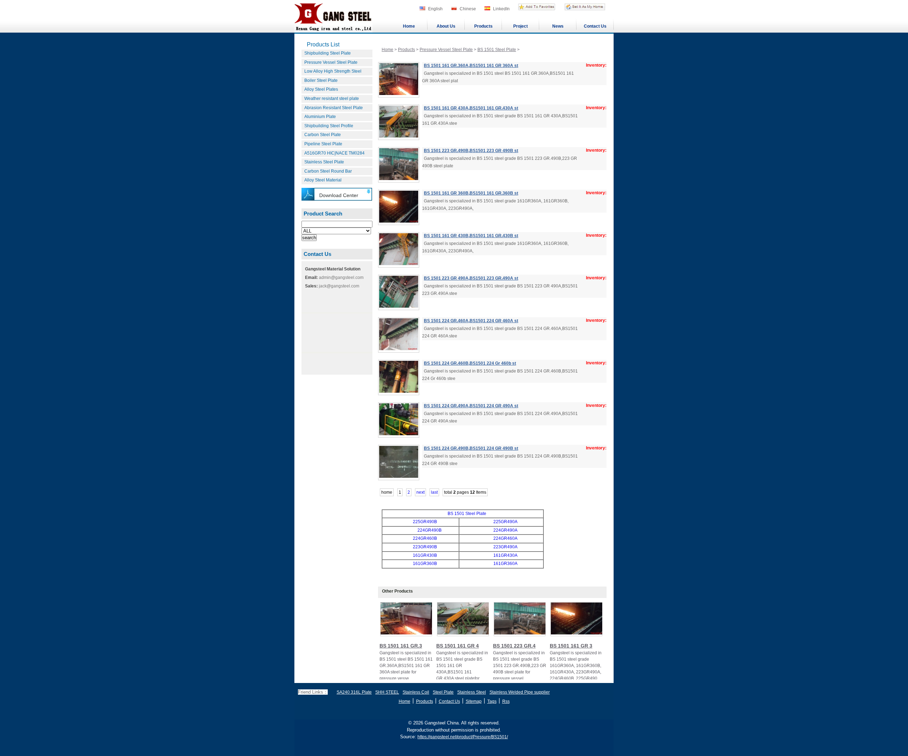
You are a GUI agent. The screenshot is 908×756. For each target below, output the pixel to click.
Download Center (338, 195)
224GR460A (505, 538)
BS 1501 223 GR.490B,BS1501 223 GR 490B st (471, 150)
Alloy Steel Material (323, 180)
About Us (446, 26)
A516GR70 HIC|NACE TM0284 (334, 153)
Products (483, 26)
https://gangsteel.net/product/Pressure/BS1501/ (462, 736)
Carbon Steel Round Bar (328, 171)
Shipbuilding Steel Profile (328, 125)
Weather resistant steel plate (331, 98)
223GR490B (425, 546)
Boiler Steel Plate (321, 80)
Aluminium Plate (320, 116)
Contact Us (595, 26)
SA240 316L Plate (354, 692)
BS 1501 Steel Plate (496, 49)
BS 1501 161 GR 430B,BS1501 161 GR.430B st (471, 235)
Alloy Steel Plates (321, 89)
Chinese (468, 8)
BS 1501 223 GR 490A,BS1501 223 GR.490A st (471, 278)
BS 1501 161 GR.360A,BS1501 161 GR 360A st (471, 65)
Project (520, 26)
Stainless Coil (416, 692)
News (558, 26)
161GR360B (425, 563)
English (435, 8)
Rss (506, 701)
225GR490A (505, 521)
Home (409, 26)
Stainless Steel (471, 692)
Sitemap (474, 701)
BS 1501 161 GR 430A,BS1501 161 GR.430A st (471, 108)
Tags (492, 701)
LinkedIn (501, 8)
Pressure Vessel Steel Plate (331, 62)
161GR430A (505, 555)
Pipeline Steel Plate (323, 143)
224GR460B (425, 538)
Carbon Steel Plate (322, 134)
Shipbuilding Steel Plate (327, 53)
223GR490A (505, 546)
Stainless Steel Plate (324, 161)
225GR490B (425, 521)
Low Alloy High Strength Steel (332, 71)
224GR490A (505, 530)
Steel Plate (443, 692)
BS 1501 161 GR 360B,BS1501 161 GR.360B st (471, 193)
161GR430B (425, 555)
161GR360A (505, 563)
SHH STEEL (387, 692)
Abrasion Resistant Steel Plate (333, 107)
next (420, 492)
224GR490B (429, 530)
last (434, 492)
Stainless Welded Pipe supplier (519, 692)
